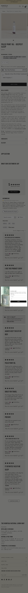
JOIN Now (18, 301)
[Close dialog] (26, 287)
